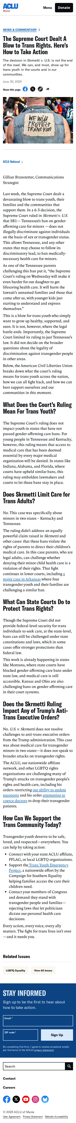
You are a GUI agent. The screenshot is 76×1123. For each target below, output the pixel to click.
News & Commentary (20, 29)
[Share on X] (32, 90)
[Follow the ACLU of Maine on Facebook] (6, 1100)
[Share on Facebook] (25, 90)
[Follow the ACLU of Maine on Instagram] (35, 1100)
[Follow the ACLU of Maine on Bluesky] (45, 1100)
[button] (40, 90)
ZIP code (10, 1032)
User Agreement (12, 1116)
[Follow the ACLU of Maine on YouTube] (26, 1100)
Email (8, 1018)
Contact (9, 1078)
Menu (47, 8)
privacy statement (44, 1050)
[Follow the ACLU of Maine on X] (16, 1100)
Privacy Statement (33, 1116)
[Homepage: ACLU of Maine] (16, 7)
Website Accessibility (56, 1116)
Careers (9, 1087)
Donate (64, 7)
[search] (69, 1066)
